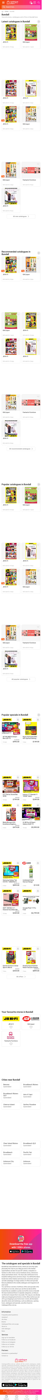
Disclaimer (35, 1391)
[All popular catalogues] (38, 484)
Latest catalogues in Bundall (16, 21)
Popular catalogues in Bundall (16, 484)
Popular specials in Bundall (15, 715)
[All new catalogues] (38, 21)
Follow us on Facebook (8, 1339)
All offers (4, 1319)
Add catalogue (6, 1328)
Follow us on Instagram (8, 1342)
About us (4, 1326)
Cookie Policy (32, 1393)
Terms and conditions (12, 1393)
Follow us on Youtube (8, 1344)
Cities (6, 11)
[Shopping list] (34, 2)
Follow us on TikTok (8, 1346)
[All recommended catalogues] (38, 253)
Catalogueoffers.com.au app (10, 1324)
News (3, 1331)
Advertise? (5, 1317)
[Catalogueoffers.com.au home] (12, 3)
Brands (4, 1322)
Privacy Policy (23, 1393)
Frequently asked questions (10, 1315)
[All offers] (38, 715)
